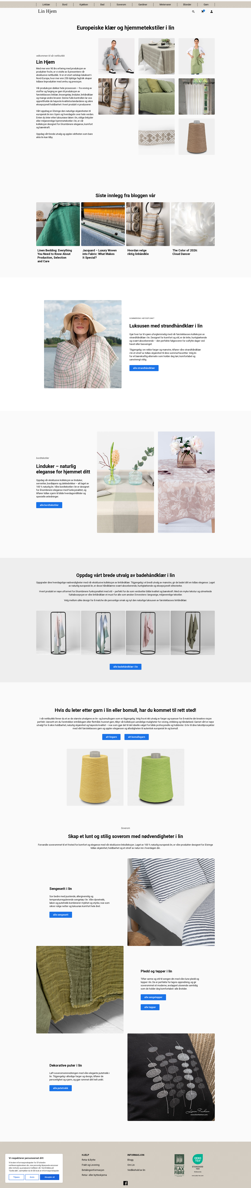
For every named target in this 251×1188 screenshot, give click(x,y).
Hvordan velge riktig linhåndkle (138, 252)
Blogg (130, 1159)
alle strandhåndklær (144, 368)
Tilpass (16, 1177)
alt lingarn (111, 737)
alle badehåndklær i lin (125, 666)
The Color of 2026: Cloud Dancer (185, 252)
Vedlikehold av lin (136, 1170)
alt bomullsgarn (136, 737)
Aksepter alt (50, 1177)
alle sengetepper (153, 997)
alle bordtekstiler (49, 505)
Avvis (32, 1177)
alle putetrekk (60, 1088)
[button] (202, 11)
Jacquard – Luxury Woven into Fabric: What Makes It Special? (99, 254)
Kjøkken (84, 4)
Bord (64, 4)
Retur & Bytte (88, 1159)
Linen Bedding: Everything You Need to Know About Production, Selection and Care (55, 256)
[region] (34, 1168)
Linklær (46, 4)
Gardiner (142, 4)
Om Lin (131, 1165)
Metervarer (165, 4)
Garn (206, 4)
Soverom (121, 4)
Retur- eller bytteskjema (94, 1175)
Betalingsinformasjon (93, 1170)
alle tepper (150, 1007)
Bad (102, 4)
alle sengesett (60, 914)
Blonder (187, 4)
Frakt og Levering (90, 1165)
